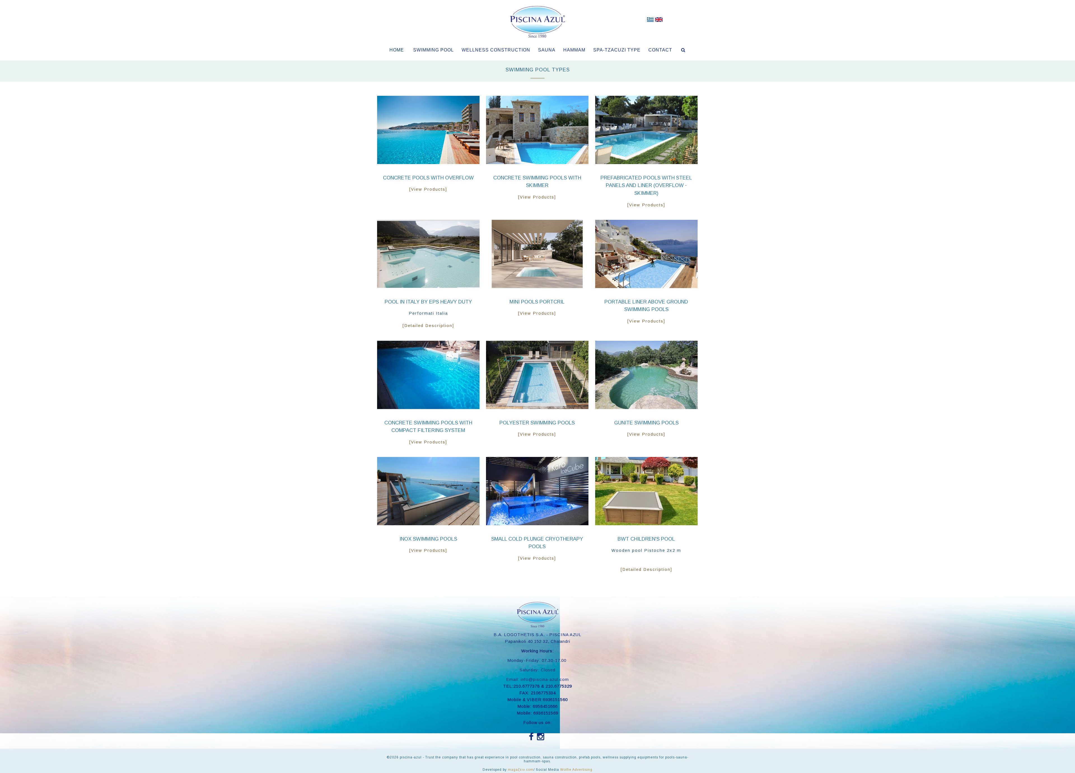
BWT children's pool (646, 539)
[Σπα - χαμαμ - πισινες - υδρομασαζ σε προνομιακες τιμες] (650, 20)
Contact (660, 50)
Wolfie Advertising (576, 770)
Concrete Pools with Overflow (428, 178)
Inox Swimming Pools (428, 539)
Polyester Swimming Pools (537, 423)
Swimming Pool (433, 50)
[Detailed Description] (428, 325)
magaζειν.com (521, 770)
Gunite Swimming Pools (646, 423)
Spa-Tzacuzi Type (617, 50)
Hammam (574, 50)
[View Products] (428, 189)
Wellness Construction (496, 50)
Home (396, 50)
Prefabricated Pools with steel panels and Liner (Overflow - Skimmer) (646, 185)
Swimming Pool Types (538, 70)
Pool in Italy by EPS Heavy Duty (428, 302)
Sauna (546, 50)
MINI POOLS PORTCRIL (537, 302)
